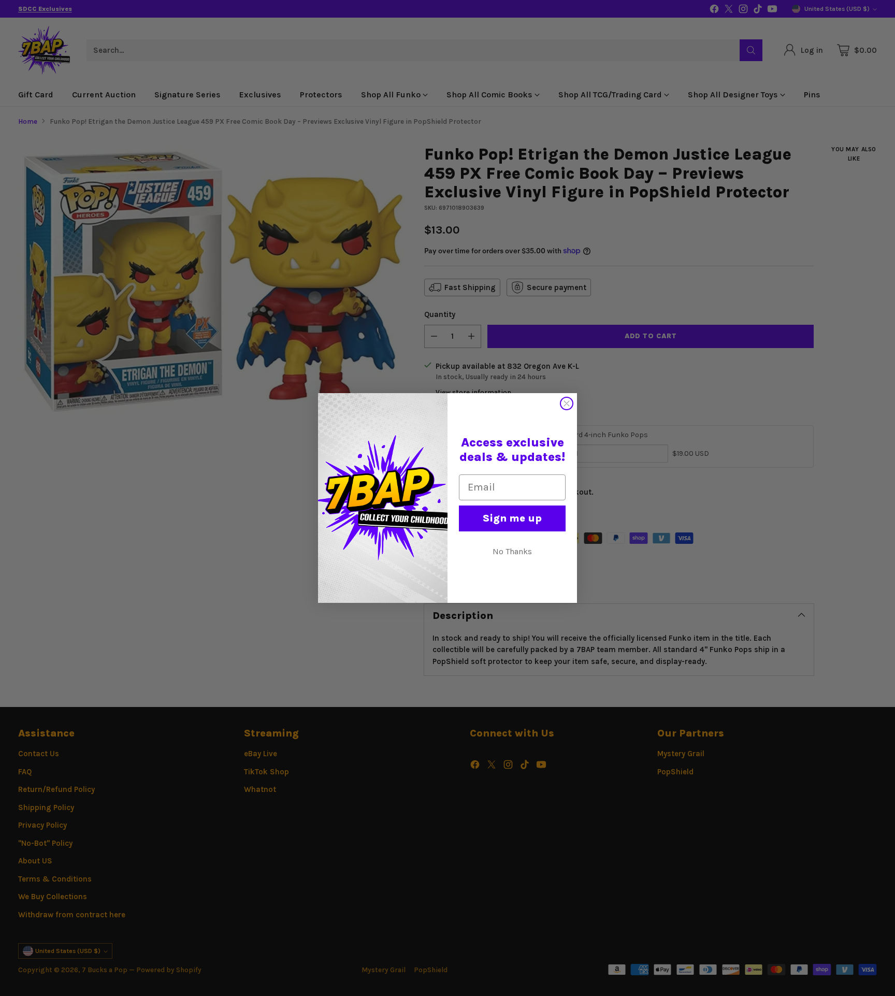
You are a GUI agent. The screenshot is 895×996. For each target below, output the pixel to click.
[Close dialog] (566, 403)
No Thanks (512, 551)
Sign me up (512, 518)
